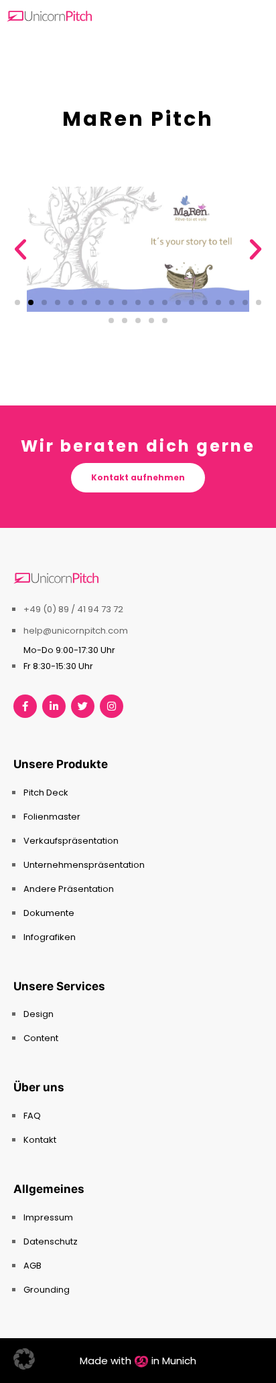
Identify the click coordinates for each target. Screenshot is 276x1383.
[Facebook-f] (25, 706)
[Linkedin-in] (54, 706)
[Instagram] (111, 706)
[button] (20, 249)
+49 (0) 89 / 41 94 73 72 (73, 609)
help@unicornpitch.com (75, 630)
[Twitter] (82, 706)
